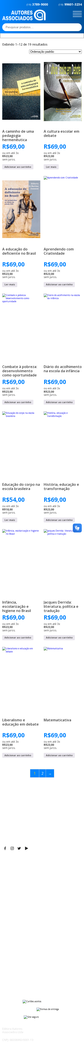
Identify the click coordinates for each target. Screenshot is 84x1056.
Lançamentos (12, 935)
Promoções (11, 930)
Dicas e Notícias (14, 919)
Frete (6, 959)
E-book (7, 924)
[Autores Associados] (24, 18)
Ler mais (51, 166)
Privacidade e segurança (21, 970)
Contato (8, 941)
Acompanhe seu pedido (20, 981)
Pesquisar (77, 27)
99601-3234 (70, 4)
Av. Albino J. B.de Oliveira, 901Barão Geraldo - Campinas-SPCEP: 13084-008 (30, 870)
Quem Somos (12, 913)
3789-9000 (37, 4)
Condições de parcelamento (23, 964)
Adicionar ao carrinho (17, 166)
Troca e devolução (16, 975)
